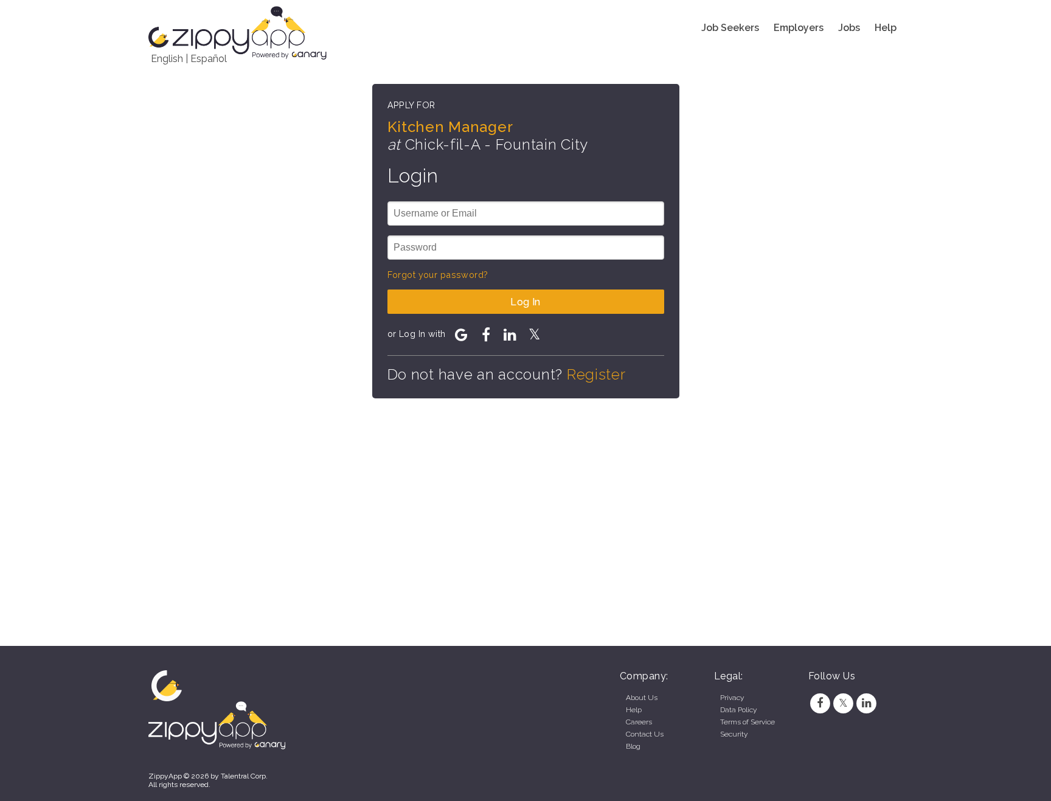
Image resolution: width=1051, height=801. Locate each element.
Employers (799, 27)
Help (886, 27)
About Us (641, 697)
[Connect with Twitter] (535, 334)
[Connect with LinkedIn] (510, 334)
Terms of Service (747, 722)
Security (733, 734)
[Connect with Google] (462, 334)
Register (596, 374)
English (167, 58)
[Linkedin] (866, 703)
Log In (525, 302)
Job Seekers (730, 27)
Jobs (849, 27)
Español (208, 58)
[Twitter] (843, 703)
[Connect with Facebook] (486, 334)
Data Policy (738, 710)
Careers (639, 722)
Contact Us (645, 734)
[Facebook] (819, 703)
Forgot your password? (437, 274)
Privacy (732, 697)
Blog (633, 746)
